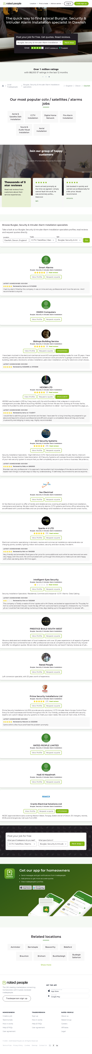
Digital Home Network (50, 116)
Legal (63, 1031)
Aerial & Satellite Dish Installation (15, 116)
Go (86, 240)
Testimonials (8, 1020)
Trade (32, 237)
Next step (69, 43)
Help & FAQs (7, 1028)
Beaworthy (50, 947)
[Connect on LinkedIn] (57, 1045)
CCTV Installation (33, 116)
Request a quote (53, 277)
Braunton (24, 956)
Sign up (35, 1016)
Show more (46, 965)
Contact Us (43, 1045)
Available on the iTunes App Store (25, 888)
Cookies (27, 1045)
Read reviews (53, 272)
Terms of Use (7, 1045)
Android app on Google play (39, 888)
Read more (39, 197)
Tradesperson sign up (16, 998)
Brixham (42, 956)
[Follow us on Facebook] (53, 1045)
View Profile (37, 277)
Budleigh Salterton (76, 956)
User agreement (9, 1031)
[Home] (3, 86)
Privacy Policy (18, 1045)
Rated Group (66, 1020)
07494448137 (62, 397)
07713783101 (62, 811)
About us (64, 1016)
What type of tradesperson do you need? (21, 840)
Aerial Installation (42, 129)
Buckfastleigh (59, 956)
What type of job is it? (46, 840)
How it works (8, 1024)
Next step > (77, 844)
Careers (64, 1024)
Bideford (68, 947)
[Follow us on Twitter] (50, 1045)
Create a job (7, 1016)
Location (6, 237)
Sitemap (34, 1045)
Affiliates (64, 1028)
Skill (58, 237)
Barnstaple (33, 947)
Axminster (15, 947)
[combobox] (16, 240)
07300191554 (62, 351)
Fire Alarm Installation (68, 116)
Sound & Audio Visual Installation (24, 130)
